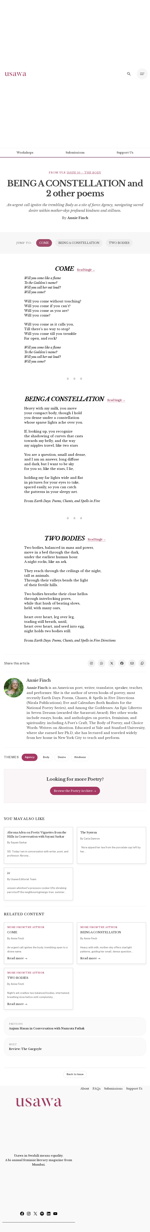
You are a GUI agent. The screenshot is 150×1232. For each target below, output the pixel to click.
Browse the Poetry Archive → (75, 791)
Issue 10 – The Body (84, 172)
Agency (29, 757)
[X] (35, 1214)
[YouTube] (55, 1214)
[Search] (128, 73)
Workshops (25, 152)
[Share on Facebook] (122, 663)
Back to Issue (75, 1074)
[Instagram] (28, 1214)
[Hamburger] (142, 73)
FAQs (97, 1088)
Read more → (17, 958)
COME (44, 243)
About (84, 1088)
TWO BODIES (119, 243)
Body (46, 757)
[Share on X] (112, 663)
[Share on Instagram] (91, 663)
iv (8, 873)
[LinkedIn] (48, 1214)
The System (88, 832)
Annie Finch (77, 218)
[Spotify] (42, 1214)
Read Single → (86, 270)
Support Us (125, 152)
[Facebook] (22, 1214)
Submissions (75, 152)
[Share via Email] (132, 663)
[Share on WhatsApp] (101, 663)
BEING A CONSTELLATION (78, 243)
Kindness (80, 757)
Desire (62, 757)
